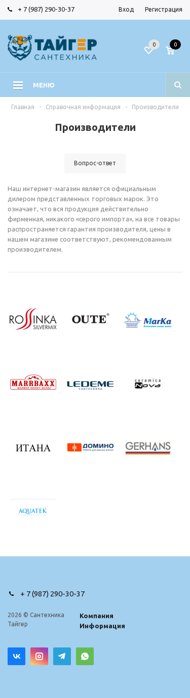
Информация (102, 625)
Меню (44, 84)
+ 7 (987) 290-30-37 (46, 9)
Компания (96, 615)
